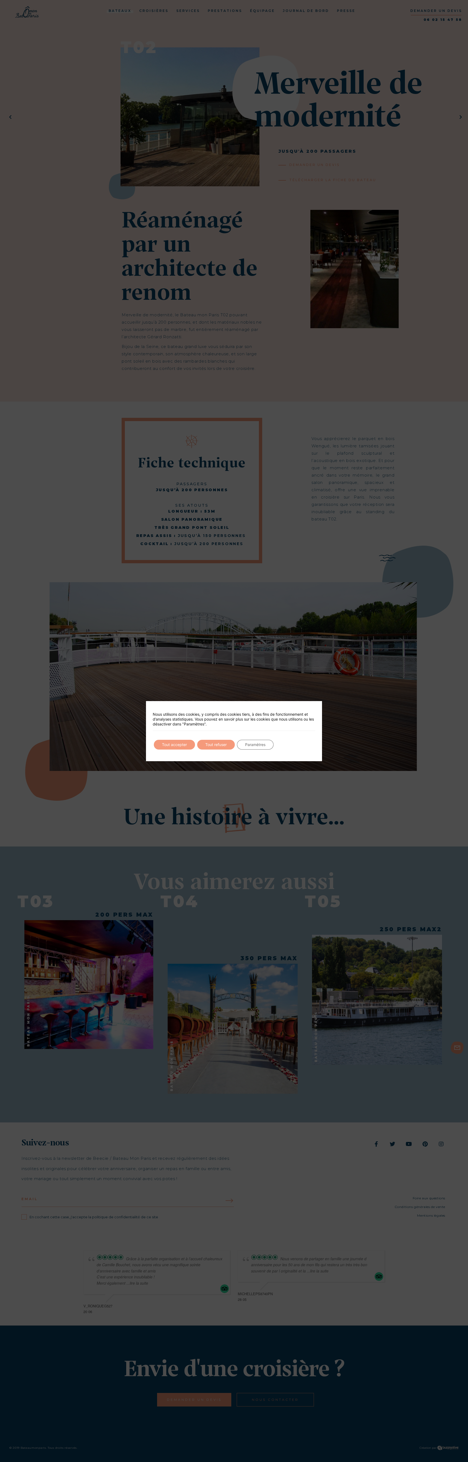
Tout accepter (174, 744)
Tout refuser (216, 744)
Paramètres (255, 744)
